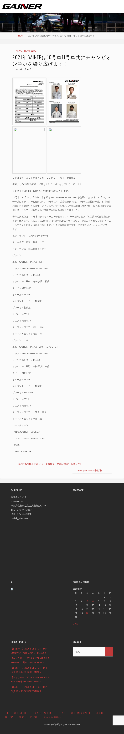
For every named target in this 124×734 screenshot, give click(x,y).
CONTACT (34, 717)
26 (87, 613)
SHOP (21, 717)
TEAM (35, 713)
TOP (7, 713)
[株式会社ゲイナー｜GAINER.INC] (22, 6)
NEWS (21, 36)
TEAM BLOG (30, 50)
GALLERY (9, 717)
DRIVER (62, 713)
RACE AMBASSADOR (81, 713)
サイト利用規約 (52, 717)
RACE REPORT (21, 713)
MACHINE (48, 713)
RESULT (99, 713)
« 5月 (75, 624)
